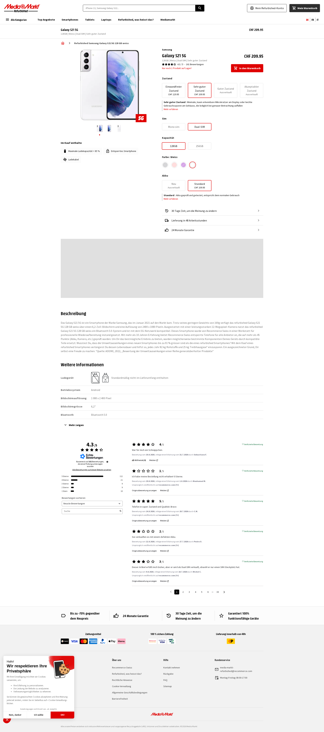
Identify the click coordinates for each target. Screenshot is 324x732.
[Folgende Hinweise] (224, 592)
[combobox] (139, 8)
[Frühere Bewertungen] (171, 591)
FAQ (165, 680)
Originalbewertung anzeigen (144, 490)
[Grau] (165, 165)
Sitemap (167, 686)
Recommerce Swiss (122, 667)
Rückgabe (168, 673)
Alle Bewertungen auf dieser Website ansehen (91, 470)
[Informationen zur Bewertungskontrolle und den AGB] (107, 461)
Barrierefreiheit (120, 698)
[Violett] (183, 165)
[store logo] (22, 8)
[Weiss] (192, 165)
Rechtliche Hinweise (122, 680)
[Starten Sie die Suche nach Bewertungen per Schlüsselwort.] (120, 511)
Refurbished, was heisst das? (127, 673)
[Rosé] (174, 165)
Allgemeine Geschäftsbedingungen (129, 692)
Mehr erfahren (171, 109)
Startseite (63, 43)
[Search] (199, 8)
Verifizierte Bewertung (253, 444)
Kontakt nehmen (171, 667)
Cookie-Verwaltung (121, 686)
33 (218, 591)
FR (313, 19)
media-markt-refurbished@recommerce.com (236, 669)
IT (318, 19)
